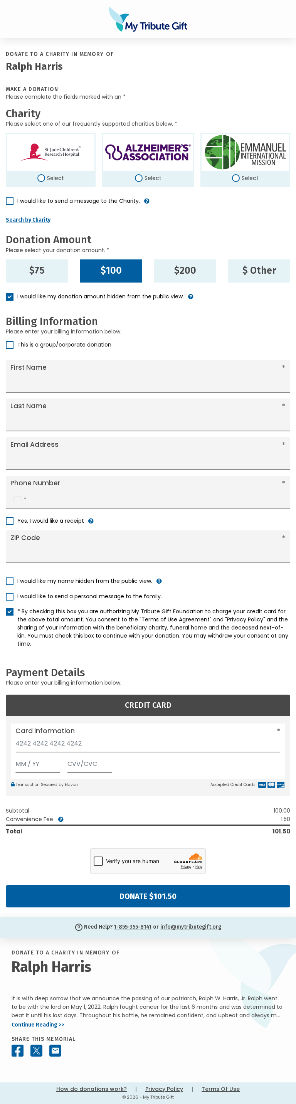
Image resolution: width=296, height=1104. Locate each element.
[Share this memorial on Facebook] (17, 1050)
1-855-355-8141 (132, 927)
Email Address (34, 444)
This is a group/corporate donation (64, 344)
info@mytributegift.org (190, 927)
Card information (45, 730)
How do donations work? (91, 1089)
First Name (28, 367)
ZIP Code (25, 537)
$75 (37, 270)
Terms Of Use (221, 1089)
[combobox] (20, 498)
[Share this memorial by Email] (55, 1050)
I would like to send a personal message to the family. (89, 596)
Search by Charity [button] (28, 220)
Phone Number (35, 483)
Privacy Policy (164, 1089)
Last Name (28, 406)
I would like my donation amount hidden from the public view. (100, 296)
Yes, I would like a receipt (50, 521)
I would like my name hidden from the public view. (84, 581)
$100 (111, 270)
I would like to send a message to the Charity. (78, 201)
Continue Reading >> (38, 1025)
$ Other (259, 270)
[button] (147, 204)
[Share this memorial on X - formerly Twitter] (36, 1050)
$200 (185, 270)
